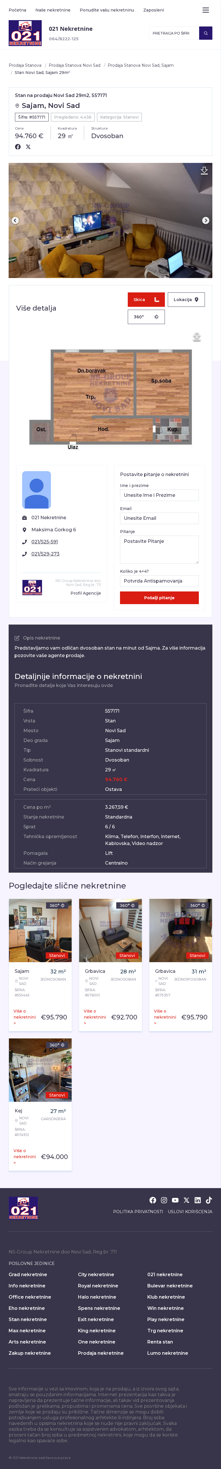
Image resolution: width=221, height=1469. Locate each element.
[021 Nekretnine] (25, 33)
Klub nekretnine (166, 1297)
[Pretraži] (205, 33)
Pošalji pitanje (159, 597)
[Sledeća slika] (205, 220)
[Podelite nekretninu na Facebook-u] (18, 147)
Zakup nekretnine (30, 1353)
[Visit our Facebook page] (152, 1200)
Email (126, 508)
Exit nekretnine (96, 1319)
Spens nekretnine (99, 1308)
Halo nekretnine (97, 1297)
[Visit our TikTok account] (208, 1200)
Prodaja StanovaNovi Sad (74, 65)
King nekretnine (97, 1330)
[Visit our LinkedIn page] (197, 1200)
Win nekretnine (165, 1308)
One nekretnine (96, 1342)
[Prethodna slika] (15, 220)
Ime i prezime (134, 485)
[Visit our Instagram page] (164, 1200)
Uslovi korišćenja (190, 1211)
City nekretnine (96, 1274)
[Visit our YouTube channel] (175, 1200)
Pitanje (127, 531)
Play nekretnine (165, 1319)
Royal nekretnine (98, 1286)
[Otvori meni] (205, 10)
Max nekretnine (27, 1330)
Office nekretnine (30, 1297)
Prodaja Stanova (25, 65)
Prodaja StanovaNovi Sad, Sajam (141, 65)
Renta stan (160, 1342)
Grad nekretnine (28, 1274)
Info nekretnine (27, 1286)
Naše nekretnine (53, 10)
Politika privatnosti (138, 1211)
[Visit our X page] (186, 1200)
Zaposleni (153, 10)
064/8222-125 (64, 38)
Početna (17, 10)
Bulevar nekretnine (170, 1286)
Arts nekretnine (27, 1342)
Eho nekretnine (27, 1308)
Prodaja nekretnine (101, 1353)
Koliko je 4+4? (134, 571)
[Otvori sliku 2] (110, 220)
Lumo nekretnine (167, 1353)
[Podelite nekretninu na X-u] (28, 147)
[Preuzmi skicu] (197, 337)
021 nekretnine (165, 1274)
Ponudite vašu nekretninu (107, 10)
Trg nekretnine (165, 1330)
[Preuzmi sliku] (204, 171)
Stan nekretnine (28, 1319)
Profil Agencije (86, 593)
